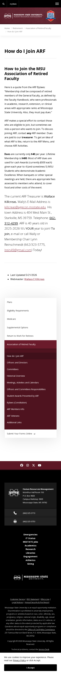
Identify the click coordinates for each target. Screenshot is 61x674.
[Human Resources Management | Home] (23, 16)
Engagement (30, 556)
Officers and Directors (17, 362)
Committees (13, 369)
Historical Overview (16, 375)
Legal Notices (17, 602)
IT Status (30, 538)
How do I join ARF (15, 356)
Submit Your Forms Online (19, 433)
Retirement (18, 28)
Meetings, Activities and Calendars (23, 382)
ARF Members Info (15, 409)
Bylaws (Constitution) (17, 402)
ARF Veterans (13, 415)
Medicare (11, 319)
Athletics (30, 560)
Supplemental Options (17, 327)
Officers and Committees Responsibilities (26, 389)
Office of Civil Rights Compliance (41, 629)
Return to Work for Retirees (20, 335)
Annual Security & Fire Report (37, 602)
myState (13, 4)
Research (31, 549)
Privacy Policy (19, 660)
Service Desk (44, 649)
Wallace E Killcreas (34, 279)
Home (7, 28)
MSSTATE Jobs (30, 541)
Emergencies (30, 534)
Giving (30, 563)
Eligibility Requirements (18, 310)
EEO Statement (33, 599)
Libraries (30, 552)
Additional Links (14, 422)
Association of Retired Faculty (38, 28)
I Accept (31, 667)
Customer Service (17, 599)
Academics (30, 545)
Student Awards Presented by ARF (23, 395)
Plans (9, 302)
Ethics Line (45, 599)
